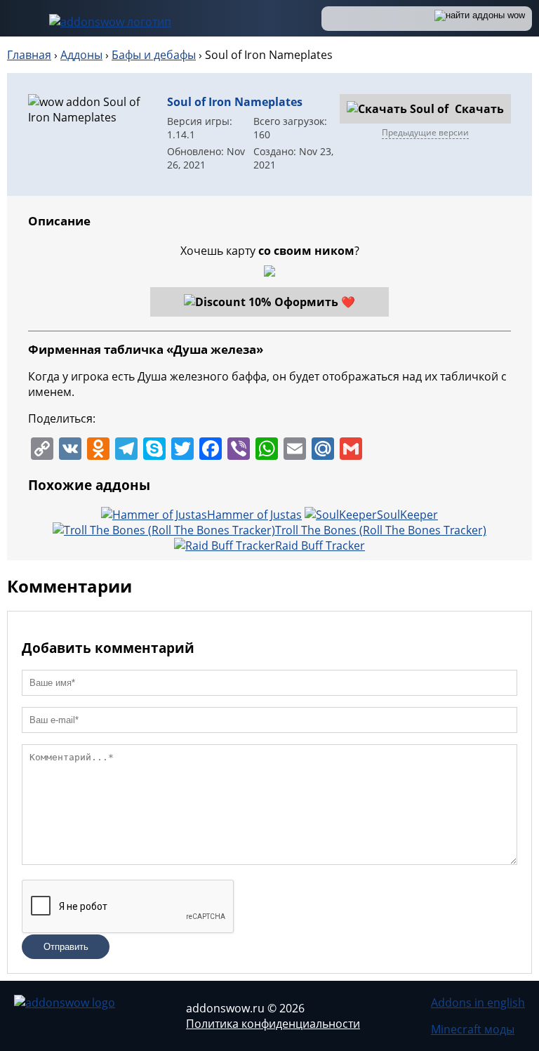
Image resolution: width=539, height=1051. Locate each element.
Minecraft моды (472, 1029)
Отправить (66, 946)
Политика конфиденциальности (273, 1023)
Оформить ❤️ (314, 302)
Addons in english (478, 1002)
